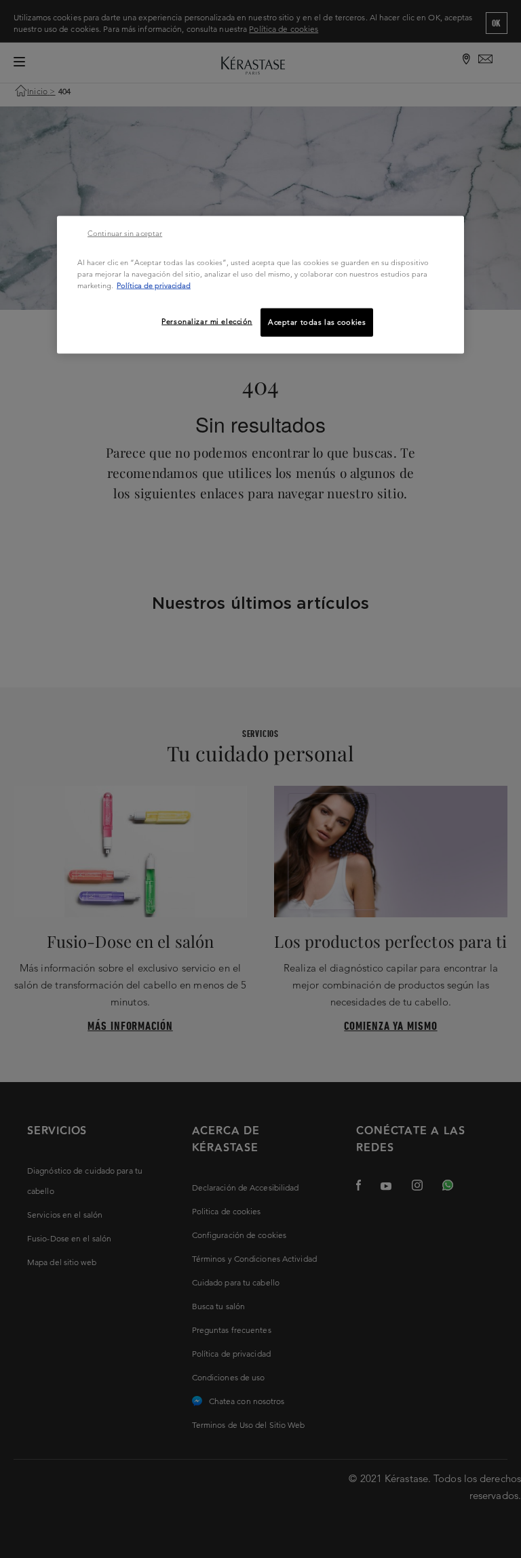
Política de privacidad (154, 284)
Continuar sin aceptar (125, 232)
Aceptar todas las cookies (317, 321)
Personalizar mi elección (206, 320)
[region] (260, 284)
